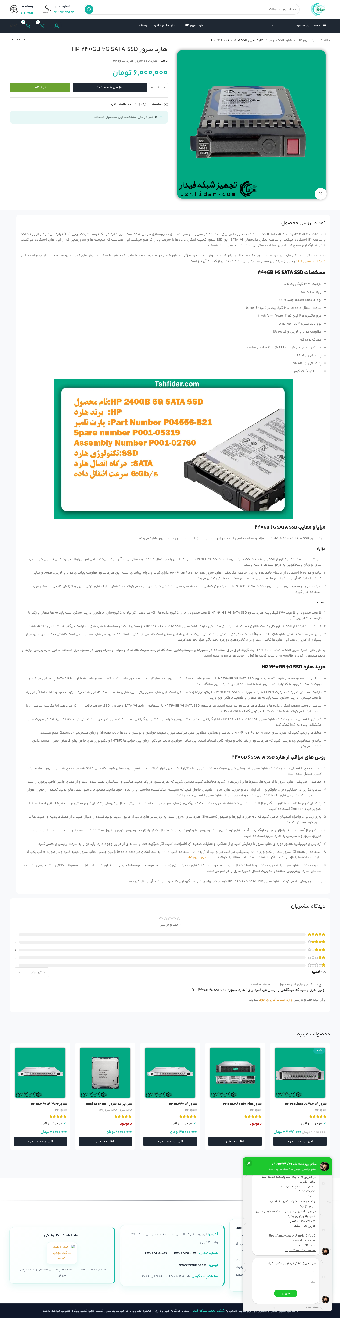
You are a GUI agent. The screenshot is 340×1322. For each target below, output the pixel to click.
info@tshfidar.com (192, 1265)
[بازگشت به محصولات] (18, 40)
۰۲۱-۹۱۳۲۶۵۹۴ (155, 1253)
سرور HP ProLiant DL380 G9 (306, 1104)
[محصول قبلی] (24, 40)
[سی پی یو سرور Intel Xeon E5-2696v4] (105, 1072)
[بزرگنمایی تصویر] (320, 194)
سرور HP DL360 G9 (183, 1104)
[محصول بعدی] (13, 40)
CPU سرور (125, 1109)
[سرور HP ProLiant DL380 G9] (300, 1072)
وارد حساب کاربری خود (276, 999)
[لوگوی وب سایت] (319, 9)
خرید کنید (40, 87)
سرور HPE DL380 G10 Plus (242, 1104)
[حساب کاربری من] (57, 25)
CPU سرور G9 (108, 1109)
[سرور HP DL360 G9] (170, 1072)
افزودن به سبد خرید (109, 87)
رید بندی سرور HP (201, 857)
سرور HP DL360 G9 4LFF (49, 1104)
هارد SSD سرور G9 (312, 261)
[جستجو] (89, 9)
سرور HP (321, 1109)
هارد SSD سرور (280, 40)
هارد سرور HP (308, 40)
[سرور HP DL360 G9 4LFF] (40, 1072)
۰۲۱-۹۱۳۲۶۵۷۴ (63, 11)
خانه (327, 40)
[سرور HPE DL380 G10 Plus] (235, 1072)
